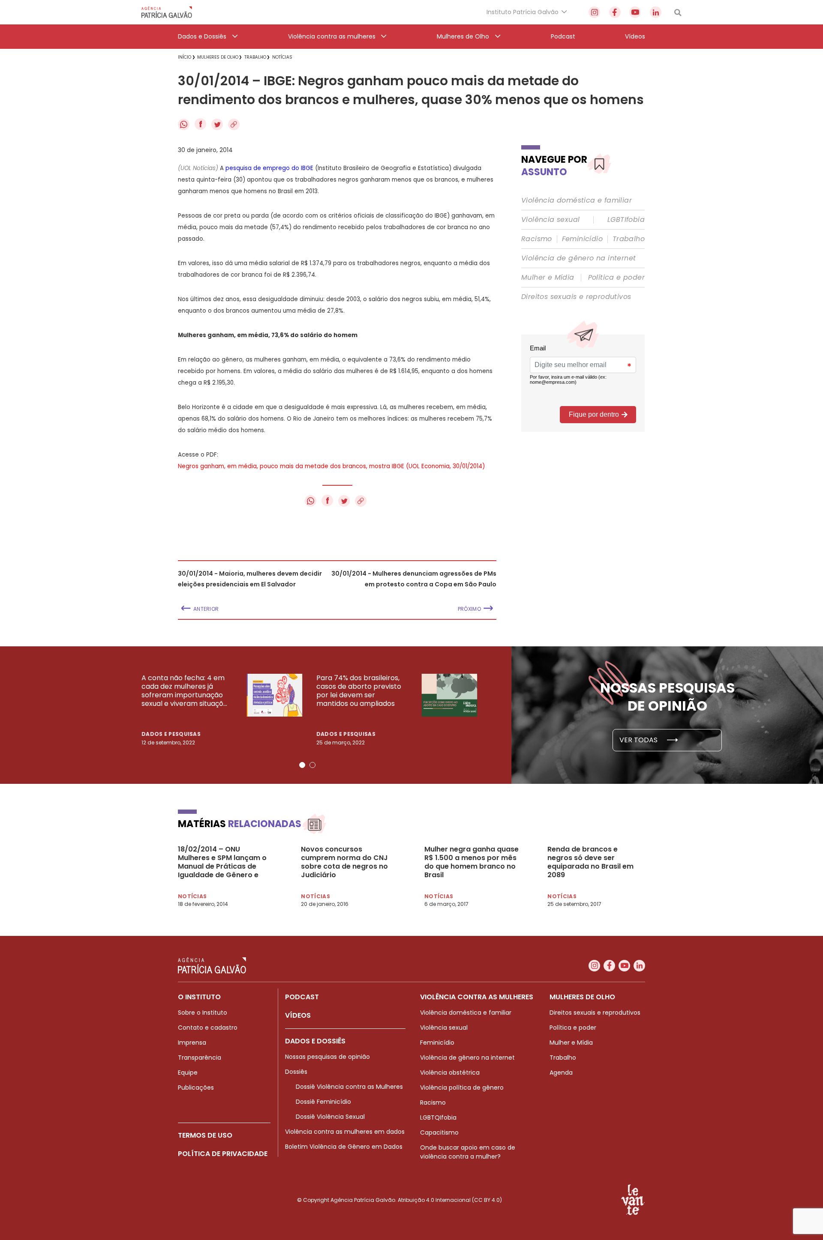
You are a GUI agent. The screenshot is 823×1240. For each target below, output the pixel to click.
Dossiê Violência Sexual (330, 1116)
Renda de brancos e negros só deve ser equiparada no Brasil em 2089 (590, 862)
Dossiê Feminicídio (323, 1101)
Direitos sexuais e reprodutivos (576, 297)
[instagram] (594, 12)
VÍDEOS (298, 1015)
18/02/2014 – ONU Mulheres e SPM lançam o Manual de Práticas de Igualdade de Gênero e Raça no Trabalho (222, 862)
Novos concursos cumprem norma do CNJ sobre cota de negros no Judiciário (344, 862)
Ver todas (639, 740)
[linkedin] (655, 12)
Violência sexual (550, 220)
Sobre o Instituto (202, 1012)
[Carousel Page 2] (312, 765)
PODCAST (302, 997)
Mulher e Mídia (547, 277)
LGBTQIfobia (438, 1117)
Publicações (196, 1087)
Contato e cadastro (207, 1027)
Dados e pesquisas (171, 734)
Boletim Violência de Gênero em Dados (343, 1146)
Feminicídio (582, 239)
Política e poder (616, 277)
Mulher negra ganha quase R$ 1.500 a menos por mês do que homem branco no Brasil (471, 862)
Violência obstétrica (450, 1072)
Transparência (199, 1057)
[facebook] (615, 12)
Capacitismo (439, 1132)
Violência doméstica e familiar (576, 200)
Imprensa (192, 1042)
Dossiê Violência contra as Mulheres (349, 1086)
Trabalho (629, 239)
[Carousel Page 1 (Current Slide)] (302, 765)
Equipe (188, 1072)
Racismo (536, 239)
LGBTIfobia (626, 220)
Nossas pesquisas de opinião (327, 1056)
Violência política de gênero (462, 1087)
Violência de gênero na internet (578, 258)
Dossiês (296, 1071)
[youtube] (635, 12)
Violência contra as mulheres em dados (345, 1131)
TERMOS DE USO (205, 1135)
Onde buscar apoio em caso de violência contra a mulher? (467, 1152)
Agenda (561, 1072)
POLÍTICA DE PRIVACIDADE (222, 1154)
